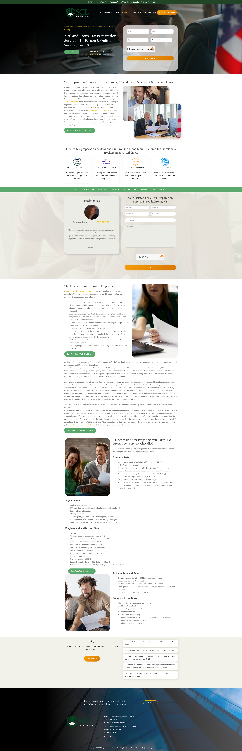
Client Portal (136, 12)
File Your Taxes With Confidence (79, 354)
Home (99, 12)
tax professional (72, 102)
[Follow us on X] (110, 736)
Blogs (151, 748)
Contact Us (152, 12)
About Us (107, 12)
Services (124, 12)
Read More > (92, 248)
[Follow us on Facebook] (107, 736)
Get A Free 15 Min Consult (167, 12)
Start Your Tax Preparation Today (80, 430)
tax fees (118, 346)
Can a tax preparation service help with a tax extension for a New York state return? (149, 674)
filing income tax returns (99, 110)
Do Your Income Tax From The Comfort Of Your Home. (121, 2)
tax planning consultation (83, 425)
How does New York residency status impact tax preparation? (150, 650)
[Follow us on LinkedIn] (104, 736)
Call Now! (72, 52)
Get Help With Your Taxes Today (79, 130)
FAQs (146, 748)
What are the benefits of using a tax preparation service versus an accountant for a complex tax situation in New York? (150, 666)
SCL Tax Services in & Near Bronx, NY (80, 291)
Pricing (117, 12)
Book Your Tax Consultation (82, 571)
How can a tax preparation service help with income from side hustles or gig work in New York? (150, 657)
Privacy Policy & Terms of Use (135, 748)
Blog (144, 12)
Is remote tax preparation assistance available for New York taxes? (149, 643)
